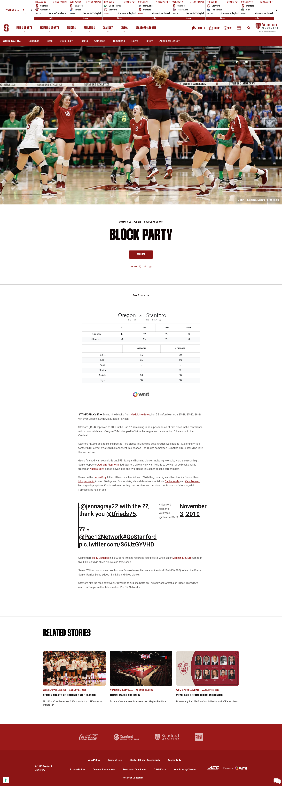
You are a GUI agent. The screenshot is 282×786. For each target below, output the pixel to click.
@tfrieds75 (121, 514)
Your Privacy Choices (185, 769)
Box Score (139, 295)
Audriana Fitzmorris (108, 464)
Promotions (118, 40)
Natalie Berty (97, 468)
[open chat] (277, 781)
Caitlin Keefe (172, 481)
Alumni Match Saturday (125, 695)
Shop (214, 29)
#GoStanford (140, 536)
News (134, 40)
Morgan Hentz (86, 481)
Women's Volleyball (130, 222)
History (149, 40)
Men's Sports (24, 27)
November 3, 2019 (193, 510)
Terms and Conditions (134, 769)
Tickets (71, 27)
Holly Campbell (101, 557)
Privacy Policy (95, 760)
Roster (49, 40)
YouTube (145, 255)
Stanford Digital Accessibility (147, 760)
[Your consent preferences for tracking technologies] (6, 780)
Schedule (34, 40)
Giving (124, 27)
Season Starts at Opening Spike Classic (69, 695)
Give (228, 29)
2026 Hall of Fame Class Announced (199, 695)
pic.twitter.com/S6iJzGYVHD (116, 544)
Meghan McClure (182, 557)
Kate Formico (192, 481)
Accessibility (174, 760)
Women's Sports (49, 27)
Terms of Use (115, 760)
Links (51, 18)
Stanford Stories (146, 28)
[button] (31, 10)
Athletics (89, 27)
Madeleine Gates (140, 414)
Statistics (65, 40)
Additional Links (168, 40)
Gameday (108, 27)
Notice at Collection (133, 777)
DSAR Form (160, 769)
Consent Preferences (104, 769)
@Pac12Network (101, 536)
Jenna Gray (100, 477)
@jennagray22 (99, 506)
